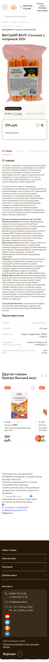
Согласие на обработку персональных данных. (21, 645)
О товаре (7, 150)
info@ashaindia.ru (18, 601)
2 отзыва (17, 113)
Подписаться (7, 513)
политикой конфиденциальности (15, 508)
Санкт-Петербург (42, 7)
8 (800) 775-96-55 (17, 593)
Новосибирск (42, 11)
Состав (20, 150)
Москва (40, 4)
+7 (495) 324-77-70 (18, 597)
